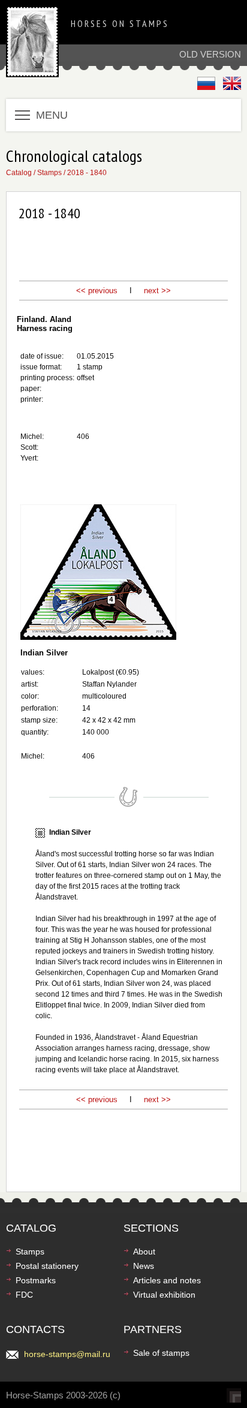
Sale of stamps (161, 1353)
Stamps (49, 173)
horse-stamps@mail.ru (67, 1354)
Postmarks (36, 1280)
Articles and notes (167, 1280)
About (144, 1251)
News (143, 1266)
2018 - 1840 (87, 173)
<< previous (97, 290)
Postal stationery (47, 1266)
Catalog (19, 173)
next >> (156, 290)
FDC (24, 1294)
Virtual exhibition (164, 1294)
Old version (210, 54)
